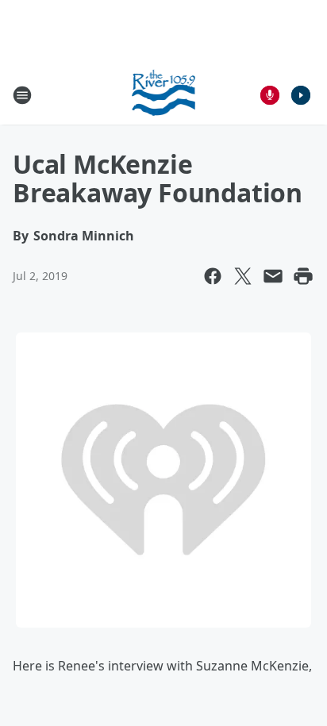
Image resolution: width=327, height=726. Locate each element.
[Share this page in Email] (273, 276)
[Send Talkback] (269, 95)
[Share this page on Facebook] (213, 276)
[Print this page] (303, 276)
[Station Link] (164, 95)
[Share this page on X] (243, 276)
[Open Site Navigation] (22, 95)
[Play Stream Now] (300, 95)
